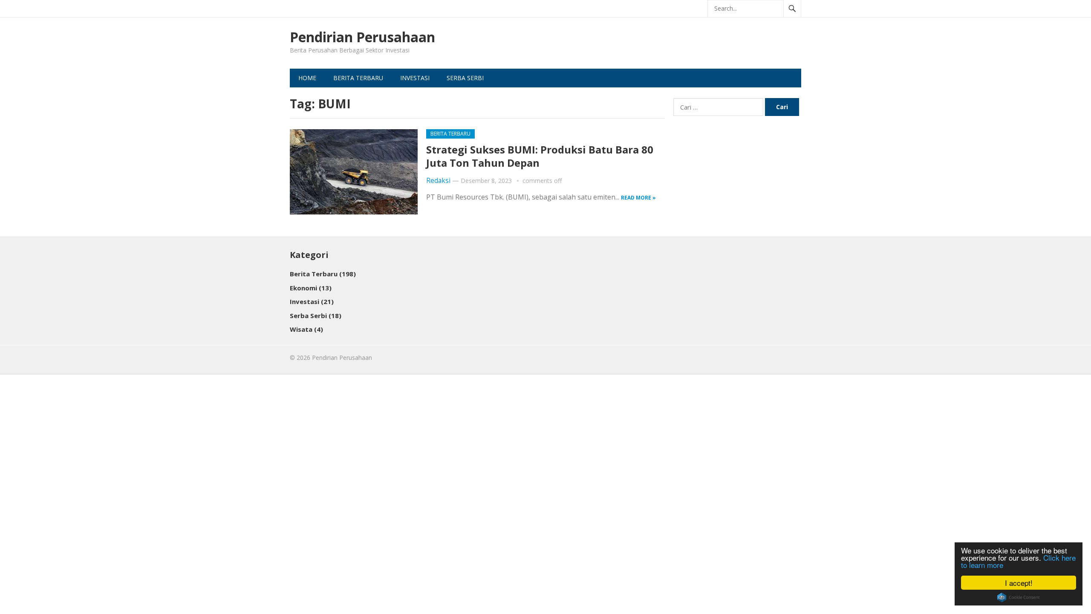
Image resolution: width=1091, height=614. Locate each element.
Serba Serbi (465, 78)
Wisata (306, 329)
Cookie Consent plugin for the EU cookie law (1018, 597)
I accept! (1019, 582)
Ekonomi (311, 288)
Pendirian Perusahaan (362, 37)
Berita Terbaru (358, 78)
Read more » (638, 197)
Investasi (415, 78)
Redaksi (438, 180)
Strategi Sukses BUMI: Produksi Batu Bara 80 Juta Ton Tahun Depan (539, 156)
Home (307, 78)
